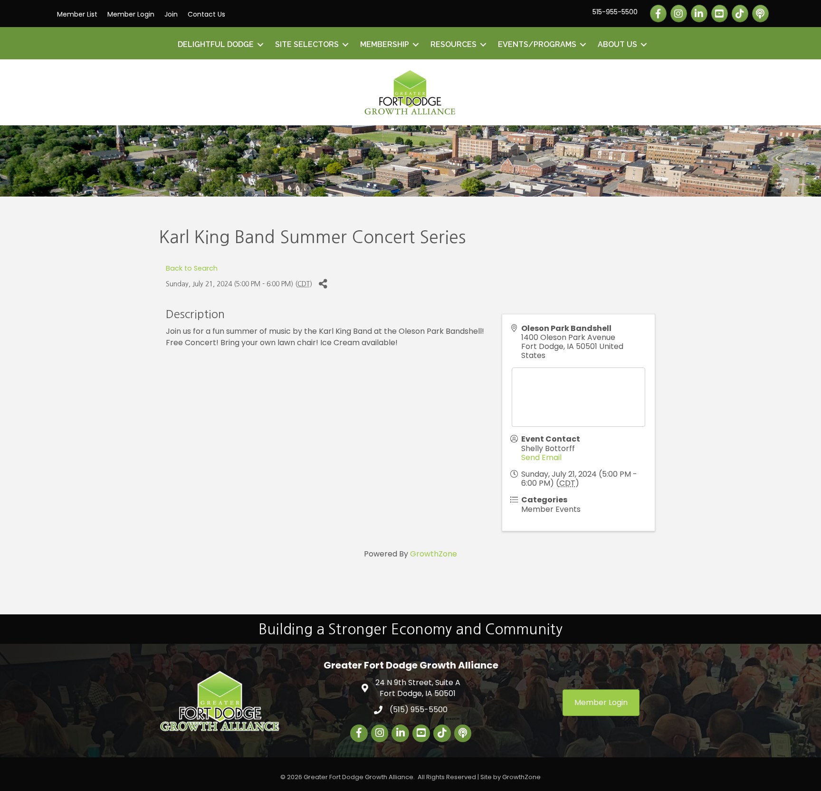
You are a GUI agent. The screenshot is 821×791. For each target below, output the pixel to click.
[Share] (323, 284)
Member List (77, 14)
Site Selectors (307, 44)
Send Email (541, 457)
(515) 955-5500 (419, 709)
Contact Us (206, 14)
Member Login (130, 14)
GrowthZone (433, 553)
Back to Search (192, 268)
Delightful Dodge (216, 44)
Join (171, 14)
